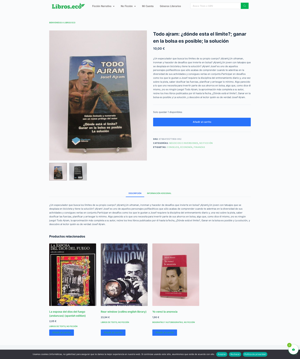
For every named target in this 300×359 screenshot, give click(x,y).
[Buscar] (245, 6)
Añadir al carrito (202, 121)
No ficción (127, 6)
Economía (186, 147)
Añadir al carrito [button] (61, 332)
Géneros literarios (170, 6)
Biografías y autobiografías (167, 322)
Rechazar (235, 354)
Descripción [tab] (135, 193)
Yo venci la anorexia (165, 311)
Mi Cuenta (148, 6)
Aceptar (222, 354)
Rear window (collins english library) (124, 311)
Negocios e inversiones (183, 143)
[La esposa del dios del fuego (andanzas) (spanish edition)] (72, 274)
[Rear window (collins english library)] (124, 274)
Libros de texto (57, 326)
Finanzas (199, 147)
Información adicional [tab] (159, 193)
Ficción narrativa (101, 6)
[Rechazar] (296, 354)
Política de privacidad (255, 354)
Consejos (173, 147)
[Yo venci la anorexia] (175, 274)
